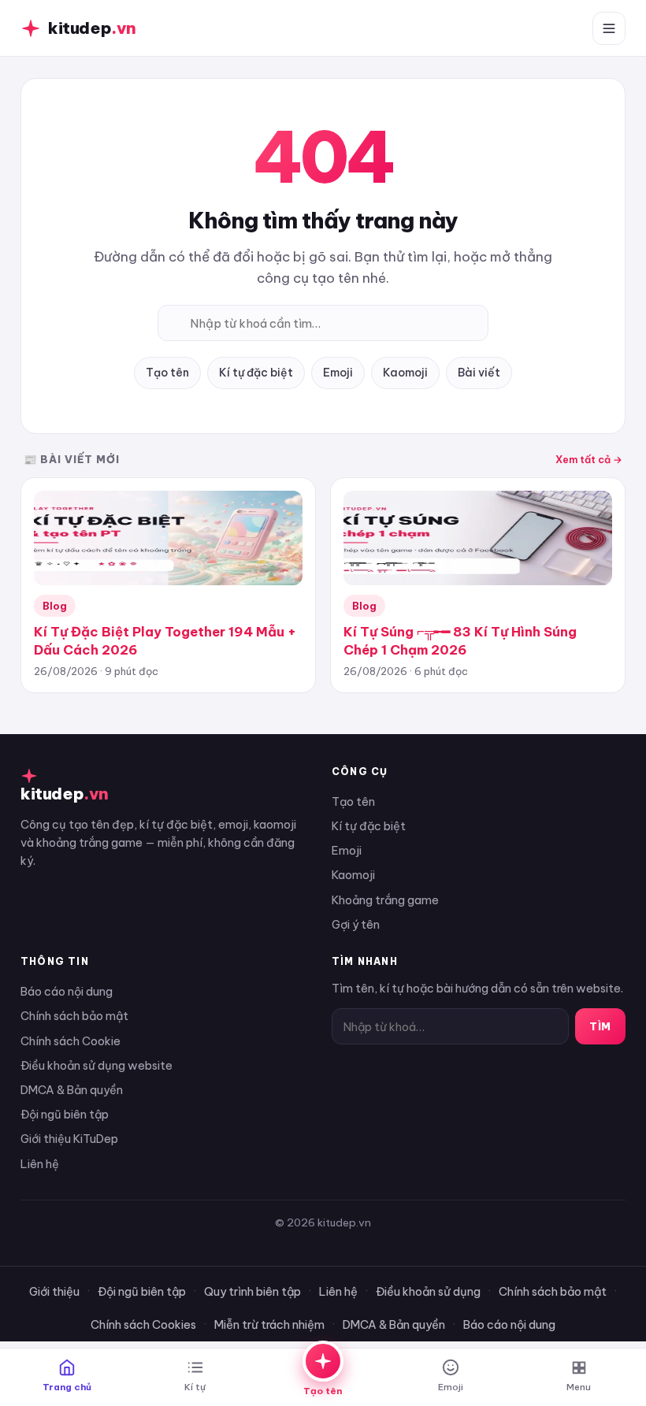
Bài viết (479, 372)
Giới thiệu (54, 1291)
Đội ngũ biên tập (64, 1114)
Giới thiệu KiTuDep (69, 1138)
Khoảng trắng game (385, 899)
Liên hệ (39, 1163)
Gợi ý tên (356, 924)
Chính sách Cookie (70, 1040)
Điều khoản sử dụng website (96, 1065)
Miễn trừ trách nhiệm (269, 1324)
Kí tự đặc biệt (256, 372)
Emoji (338, 372)
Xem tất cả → (588, 459)
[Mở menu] (609, 28)
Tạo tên (167, 372)
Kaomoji (405, 372)
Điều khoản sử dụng (428, 1291)
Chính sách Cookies (143, 1324)
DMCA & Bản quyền (71, 1089)
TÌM (600, 1026)
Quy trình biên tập (252, 1291)
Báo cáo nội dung (66, 991)
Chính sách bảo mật (74, 1015)
